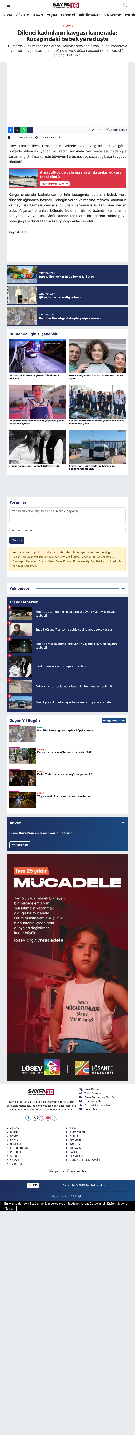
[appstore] (57, 1171)
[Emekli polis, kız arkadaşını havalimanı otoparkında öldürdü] (97, 446)
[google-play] (76, 1171)
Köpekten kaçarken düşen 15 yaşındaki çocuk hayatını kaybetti (36, 422)
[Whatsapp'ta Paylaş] (23, 130)
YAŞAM (52, 15)
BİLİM (73, 1128)
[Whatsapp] (54, 1118)
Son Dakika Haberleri (97, 1105)
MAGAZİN (75, 1148)
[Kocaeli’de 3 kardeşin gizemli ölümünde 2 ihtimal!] (37, 356)
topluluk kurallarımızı (45, 552)
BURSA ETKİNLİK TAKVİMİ (85, 1159)
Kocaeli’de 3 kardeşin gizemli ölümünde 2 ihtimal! (34, 377)
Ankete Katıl (20, 844)
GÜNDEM (22, 15)
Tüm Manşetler (93, 1101)
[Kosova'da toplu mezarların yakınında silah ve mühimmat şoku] (97, 401)
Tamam (10, 1208)
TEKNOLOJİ (76, 1156)
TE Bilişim (77, 1196)
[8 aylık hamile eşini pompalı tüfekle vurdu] (37, 446)
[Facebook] (28, 1118)
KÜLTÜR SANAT (89, 15)
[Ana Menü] (8, 5)
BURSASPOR (112, 15)
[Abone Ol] (116, 129)
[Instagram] (41, 1118)
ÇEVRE (14, 1136)
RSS (34, 1185)
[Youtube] (48, 1118)
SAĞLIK (74, 1152)
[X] (35, 1118)
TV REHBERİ (17, 1164)
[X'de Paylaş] (17, 130)
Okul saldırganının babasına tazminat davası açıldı (96, 377)
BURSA (7, 15)
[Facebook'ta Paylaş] (10, 130)
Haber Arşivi (91, 1109)
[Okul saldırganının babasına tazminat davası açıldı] (97, 356)
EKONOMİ (68, 15)
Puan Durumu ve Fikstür (99, 1097)
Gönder (17, 540)
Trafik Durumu (93, 1093)
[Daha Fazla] (30, 130)
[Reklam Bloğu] (67, 967)
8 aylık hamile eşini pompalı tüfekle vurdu (34, 466)
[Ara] (125, 5)
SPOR (13, 1156)
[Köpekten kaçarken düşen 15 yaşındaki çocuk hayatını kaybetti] (37, 401)
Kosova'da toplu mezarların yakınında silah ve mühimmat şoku (96, 422)
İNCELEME (76, 1144)
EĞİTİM (14, 1140)
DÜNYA (74, 1136)
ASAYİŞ (38, 15)
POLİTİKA (15, 1152)
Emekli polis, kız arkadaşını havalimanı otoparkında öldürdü (92, 468)
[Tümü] (124, 588)
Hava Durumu (92, 1089)
